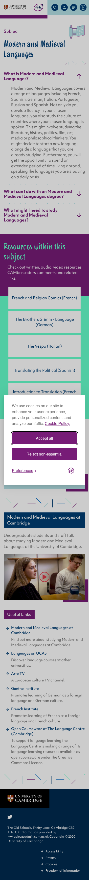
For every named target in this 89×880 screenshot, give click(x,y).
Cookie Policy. (57, 423)
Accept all (44, 438)
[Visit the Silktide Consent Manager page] (71, 470)
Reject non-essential (44, 454)
